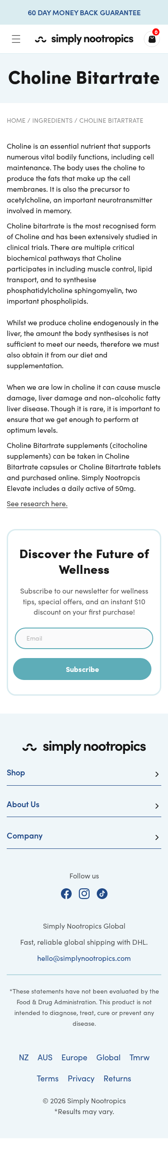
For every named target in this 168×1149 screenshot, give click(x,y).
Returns (117, 1078)
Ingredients (52, 120)
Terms (48, 1078)
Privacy (81, 1078)
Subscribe (82, 669)
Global (108, 1057)
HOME (16, 120)
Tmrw (139, 1057)
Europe (74, 1057)
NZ (24, 1057)
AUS (45, 1057)
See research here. (37, 503)
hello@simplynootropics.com (84, 958)
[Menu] (16, 39)
